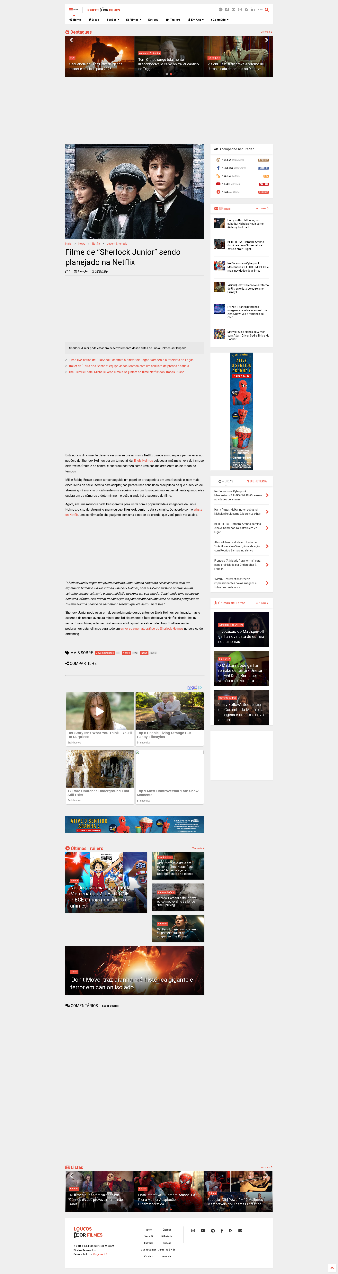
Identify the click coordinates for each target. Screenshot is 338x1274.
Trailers (175, 19)
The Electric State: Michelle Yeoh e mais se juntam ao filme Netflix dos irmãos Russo (126, 372)
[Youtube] (233, 9)
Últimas (224, 208)
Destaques (80, 32)
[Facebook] (227, 9)
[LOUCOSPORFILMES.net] (103, 11)
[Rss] (246, 9)
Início (68, 243)
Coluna (143, 1188)
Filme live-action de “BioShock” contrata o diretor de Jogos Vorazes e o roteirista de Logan (131, 360)
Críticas (167, 1243)
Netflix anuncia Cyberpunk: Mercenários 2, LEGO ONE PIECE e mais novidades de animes (100, 897)
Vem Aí (149, 1236)
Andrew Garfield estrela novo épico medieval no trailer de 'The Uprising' (177, 901)
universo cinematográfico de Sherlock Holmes (151, 628)
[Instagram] (240, 9)
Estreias (148, 1243)
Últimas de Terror (231, 603)
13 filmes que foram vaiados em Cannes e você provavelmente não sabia (96, 1199)
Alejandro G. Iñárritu (80, 53)
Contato (148, 1256)
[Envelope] (240, 1230)
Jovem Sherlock (117, 243)
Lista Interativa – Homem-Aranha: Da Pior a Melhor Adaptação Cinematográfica (166, 1199)
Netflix (96, 243)
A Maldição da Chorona (231, 625)
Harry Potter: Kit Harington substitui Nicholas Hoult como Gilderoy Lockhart (245, 224)
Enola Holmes (143, 460)
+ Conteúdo (218, 19)
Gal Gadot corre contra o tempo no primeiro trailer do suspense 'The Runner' (178, 932)
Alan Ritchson (165, 857)
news (81, 243)
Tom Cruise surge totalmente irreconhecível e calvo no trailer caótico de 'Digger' (99, 64)
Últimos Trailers (86, 848)
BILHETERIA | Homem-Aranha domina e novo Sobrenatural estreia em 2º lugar (245, 245)
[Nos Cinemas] (134, 832)
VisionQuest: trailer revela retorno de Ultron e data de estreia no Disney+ (248, 289)
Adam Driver (215, 58)
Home (76, 19)
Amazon (162, 923)
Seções (112, 19)
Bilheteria (166, 1236)
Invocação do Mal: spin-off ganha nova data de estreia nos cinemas (241, 636)
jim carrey (224, 659)
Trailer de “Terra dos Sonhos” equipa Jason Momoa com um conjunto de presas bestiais (129, 366)
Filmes (133, 19)
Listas (76, 1167)
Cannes (74, 1188)
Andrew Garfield (166, 892)
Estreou (153, 19)
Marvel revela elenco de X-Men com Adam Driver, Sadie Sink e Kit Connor (248, 335)
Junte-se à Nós (166, 1249)
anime (74, 880)
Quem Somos (148, 1249)
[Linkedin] (253, 9)
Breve (95, 19)
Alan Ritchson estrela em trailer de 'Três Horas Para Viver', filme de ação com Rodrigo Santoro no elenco (175, 868)
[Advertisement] (169, 110)
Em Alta (196, 19)
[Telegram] (220, 9)
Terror (74, 972)
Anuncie (167, 1256)
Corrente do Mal (227, 698)
